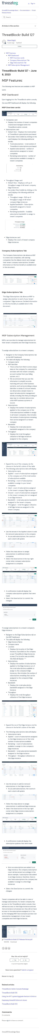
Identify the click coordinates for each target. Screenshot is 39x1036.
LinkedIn (9, 948)
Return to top (7, 976)
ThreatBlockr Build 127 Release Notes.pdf (18, 939)
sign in (8, 1020)
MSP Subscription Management (19, 65)
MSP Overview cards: (17, 58)
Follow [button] (19, 46)
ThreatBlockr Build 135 (9, 993)
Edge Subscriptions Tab (18, 63)
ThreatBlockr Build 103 (9, 1004)
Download (13, 942)
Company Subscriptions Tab (20, 60)
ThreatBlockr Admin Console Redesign (15, 989)
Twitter (6, 948)
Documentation (25, 10)
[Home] (10, 5)
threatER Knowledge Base (10, 10)
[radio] (14, 960)
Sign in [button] (33, 3)
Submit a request (28, 970)
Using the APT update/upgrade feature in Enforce (19, 996)
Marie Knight (11, 40)
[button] (28, 3)
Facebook (3, 948)
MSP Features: (11, 53)
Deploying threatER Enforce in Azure (14, 1000)
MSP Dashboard (13, 56)
